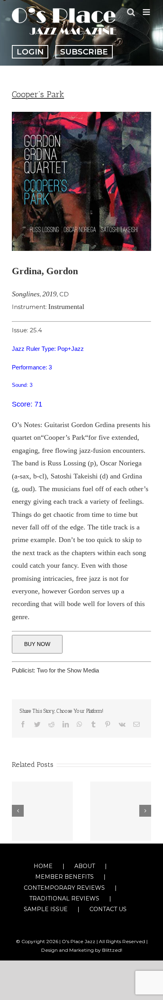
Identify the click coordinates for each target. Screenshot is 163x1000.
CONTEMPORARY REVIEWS (64, 887)
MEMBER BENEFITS (64, 876)
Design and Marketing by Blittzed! (81, 950)
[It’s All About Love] (42, 811)
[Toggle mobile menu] (147, 12)
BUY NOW (37, 644)
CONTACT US (108, 909)
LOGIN (30, 51)
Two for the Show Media (68, 670)
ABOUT (84, 866)
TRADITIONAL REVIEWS (64, 898)
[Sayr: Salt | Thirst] (120, 811)
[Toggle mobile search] (131, 12)
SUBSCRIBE (84, 51)
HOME (43, 866)
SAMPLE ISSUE (46, 909)
